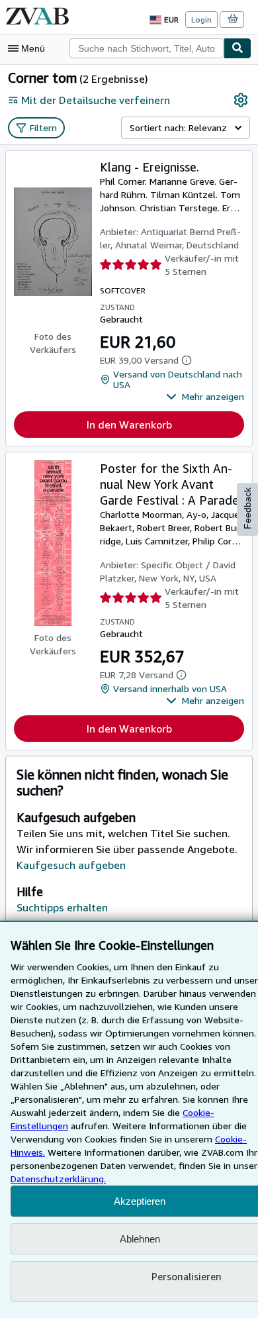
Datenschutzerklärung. (58, 1178)
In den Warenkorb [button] (129, 424)
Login (201, 20)
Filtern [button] (43, 127)
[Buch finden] (237, 48)
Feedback (247, 508)
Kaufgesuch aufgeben (71, 865)
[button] (205, 396)
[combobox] (146, 48)
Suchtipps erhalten (62, 907)
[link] (240, 100)
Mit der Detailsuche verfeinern (95, 100)
